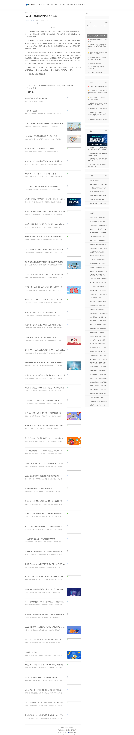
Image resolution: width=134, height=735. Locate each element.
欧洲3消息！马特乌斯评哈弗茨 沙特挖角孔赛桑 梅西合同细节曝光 (45, 551)
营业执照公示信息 (72, 732)
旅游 (64, 4)
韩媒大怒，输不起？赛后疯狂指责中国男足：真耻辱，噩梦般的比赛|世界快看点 (98, 255)
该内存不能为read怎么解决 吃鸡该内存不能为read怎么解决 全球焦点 (45, 350)
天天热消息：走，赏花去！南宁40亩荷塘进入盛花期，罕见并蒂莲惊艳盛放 (52, 86)
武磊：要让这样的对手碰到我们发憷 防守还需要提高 (42, 476)
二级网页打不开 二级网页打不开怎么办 (98, 271)
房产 (52, 4)
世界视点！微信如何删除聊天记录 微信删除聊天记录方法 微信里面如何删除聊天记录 (98, 343)
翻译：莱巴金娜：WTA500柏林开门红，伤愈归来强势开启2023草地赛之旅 (45, 237)
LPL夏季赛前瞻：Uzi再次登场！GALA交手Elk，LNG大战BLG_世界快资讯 (45, 199)
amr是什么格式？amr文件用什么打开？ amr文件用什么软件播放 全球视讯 (45, 362)
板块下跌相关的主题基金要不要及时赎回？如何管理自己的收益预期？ (98, 378)
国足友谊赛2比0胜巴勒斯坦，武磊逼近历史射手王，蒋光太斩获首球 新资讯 (45, 463)
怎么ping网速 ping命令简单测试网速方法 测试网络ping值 (98, 340)
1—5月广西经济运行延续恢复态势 (36, 98)
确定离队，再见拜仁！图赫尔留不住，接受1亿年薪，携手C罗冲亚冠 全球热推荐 (98, 386)
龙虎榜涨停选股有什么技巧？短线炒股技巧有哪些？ (98, 355)
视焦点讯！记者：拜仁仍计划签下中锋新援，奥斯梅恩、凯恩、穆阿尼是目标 (98, 294)
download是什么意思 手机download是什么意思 (40, 337)
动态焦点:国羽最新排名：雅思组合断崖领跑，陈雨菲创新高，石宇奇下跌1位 (45, 224)
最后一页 (33, 88)
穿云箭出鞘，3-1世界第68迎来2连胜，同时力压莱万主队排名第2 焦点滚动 (45, 287)
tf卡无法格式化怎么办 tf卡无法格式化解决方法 (40, 539)
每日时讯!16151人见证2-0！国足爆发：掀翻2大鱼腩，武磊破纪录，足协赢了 (45, 576)
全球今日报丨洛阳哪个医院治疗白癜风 (97, 120)
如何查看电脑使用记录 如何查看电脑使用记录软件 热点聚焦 (44, 388)
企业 (60, 4)
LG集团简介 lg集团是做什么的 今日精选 (98, 267)
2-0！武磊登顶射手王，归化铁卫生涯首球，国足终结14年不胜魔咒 (45, 451)
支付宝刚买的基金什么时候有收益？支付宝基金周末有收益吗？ (98, 382)
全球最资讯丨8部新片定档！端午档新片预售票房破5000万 (98, 405)
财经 (79, 4)
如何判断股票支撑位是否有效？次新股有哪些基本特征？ (98, 359)
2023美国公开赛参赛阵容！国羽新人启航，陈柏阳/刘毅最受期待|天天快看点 (98, 259)
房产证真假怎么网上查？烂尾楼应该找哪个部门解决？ (97, 165)
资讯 (48, 4)
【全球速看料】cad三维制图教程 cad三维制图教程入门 (43, 186)
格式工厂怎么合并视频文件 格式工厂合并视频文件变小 (98, 217)
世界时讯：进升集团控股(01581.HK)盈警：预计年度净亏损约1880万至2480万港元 (97, 114)
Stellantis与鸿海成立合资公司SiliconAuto (96, 67)
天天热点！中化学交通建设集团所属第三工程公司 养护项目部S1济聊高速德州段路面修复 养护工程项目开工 (97, 149)
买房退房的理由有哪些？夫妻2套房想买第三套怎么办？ (97, 154)
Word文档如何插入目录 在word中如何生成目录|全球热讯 (98, 336)
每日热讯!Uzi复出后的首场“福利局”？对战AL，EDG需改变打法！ (45, 438)
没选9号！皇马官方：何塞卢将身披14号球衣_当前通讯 (98, 324)
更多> (106, 22)
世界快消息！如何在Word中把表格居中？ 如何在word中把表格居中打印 (98, 248)
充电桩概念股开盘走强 (95, 63)
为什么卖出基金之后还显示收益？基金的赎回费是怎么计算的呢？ (98, 370)
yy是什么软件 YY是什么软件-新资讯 (98, 278)
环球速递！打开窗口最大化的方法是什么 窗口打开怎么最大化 (45, 375)
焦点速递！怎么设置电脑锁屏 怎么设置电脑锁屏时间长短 (43, 501)
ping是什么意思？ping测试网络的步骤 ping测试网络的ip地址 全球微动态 (45, 627)
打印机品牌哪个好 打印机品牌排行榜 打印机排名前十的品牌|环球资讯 (45, 715)
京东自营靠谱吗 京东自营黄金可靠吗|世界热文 (40, 148)
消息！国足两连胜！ (31, 111)
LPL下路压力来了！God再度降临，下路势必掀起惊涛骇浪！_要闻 (98, 233)
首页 (40, 4)
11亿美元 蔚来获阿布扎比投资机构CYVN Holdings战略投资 (44, 614)
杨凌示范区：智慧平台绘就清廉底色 (98, 108)
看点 (83, 4)
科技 (75, 4)
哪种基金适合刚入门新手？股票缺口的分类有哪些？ (98, 363)
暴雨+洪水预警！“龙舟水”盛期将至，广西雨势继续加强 (43, 413)
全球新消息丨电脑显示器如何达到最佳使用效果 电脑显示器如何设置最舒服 (98, 244)
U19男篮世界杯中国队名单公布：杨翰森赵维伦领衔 (98, 397)
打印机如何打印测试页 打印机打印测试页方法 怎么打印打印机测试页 (98, 221)
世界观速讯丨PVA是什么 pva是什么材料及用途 (40, 174)
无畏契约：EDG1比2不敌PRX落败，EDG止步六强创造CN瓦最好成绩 (98, 229)
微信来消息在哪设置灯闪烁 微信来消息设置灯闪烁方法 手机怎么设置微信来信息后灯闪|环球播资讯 (98, 332)
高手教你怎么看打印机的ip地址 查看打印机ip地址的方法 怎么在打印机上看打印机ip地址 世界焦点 (98, 275)
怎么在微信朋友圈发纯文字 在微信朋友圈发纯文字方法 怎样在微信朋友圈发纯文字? (45, 262)
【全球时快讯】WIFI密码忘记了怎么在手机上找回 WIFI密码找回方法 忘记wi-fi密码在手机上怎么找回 (45, 274)
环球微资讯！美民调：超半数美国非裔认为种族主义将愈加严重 (98, 401)
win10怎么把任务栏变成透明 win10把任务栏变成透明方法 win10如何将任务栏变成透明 (45, 526)
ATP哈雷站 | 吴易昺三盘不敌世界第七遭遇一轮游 (41, 136)
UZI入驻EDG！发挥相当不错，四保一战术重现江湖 (98, 286)
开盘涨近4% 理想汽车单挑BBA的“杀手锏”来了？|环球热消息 (97, 58)
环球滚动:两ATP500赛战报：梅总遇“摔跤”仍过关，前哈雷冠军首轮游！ (98, 393)
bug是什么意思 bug (31, 652)
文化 (68, 4)
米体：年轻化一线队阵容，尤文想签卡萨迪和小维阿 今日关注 (98, 320)
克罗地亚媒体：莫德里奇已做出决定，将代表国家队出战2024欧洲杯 (98, 240)
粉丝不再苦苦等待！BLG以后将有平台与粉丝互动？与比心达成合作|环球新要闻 (98, 290)
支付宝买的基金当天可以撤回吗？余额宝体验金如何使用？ (98, 374)
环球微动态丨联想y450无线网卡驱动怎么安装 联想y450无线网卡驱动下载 (98, 309)
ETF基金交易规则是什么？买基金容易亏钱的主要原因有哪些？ (98, 366)
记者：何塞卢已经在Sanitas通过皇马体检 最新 (98, 389)
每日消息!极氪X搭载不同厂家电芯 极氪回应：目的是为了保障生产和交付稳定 (45, 602)
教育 (71, 4)
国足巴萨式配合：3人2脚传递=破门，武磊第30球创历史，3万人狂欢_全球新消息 (45, 690)
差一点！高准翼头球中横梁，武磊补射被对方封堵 (41, 677)
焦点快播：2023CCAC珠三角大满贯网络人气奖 (40, 312)
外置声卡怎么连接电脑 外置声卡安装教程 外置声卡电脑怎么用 (45, 514)
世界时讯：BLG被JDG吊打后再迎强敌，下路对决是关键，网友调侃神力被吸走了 (45, 564)
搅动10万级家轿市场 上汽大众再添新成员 (38, 488)
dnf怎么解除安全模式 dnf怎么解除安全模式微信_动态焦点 (44, 249)
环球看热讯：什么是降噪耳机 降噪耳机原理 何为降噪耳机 (98, 225)
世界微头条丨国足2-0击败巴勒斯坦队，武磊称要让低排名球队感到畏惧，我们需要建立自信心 (45, 299)
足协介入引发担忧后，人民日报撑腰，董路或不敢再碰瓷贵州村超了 (98, 282)
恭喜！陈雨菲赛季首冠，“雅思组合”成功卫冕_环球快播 (98, 236)
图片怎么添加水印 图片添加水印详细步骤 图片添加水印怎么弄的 (45, 639)
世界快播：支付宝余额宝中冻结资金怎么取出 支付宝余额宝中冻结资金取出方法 (45, 161)
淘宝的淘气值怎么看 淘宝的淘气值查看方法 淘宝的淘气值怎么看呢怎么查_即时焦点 (98, 305)
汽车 (44, 4)
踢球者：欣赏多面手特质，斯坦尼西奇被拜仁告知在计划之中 (45, 211)
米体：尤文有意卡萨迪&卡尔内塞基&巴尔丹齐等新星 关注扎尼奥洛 (45, 123)
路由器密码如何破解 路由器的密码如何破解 (98, 252)
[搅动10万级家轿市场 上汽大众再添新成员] (97, 31)
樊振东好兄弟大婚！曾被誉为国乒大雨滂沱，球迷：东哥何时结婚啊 (98, 328)
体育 (56, 4)
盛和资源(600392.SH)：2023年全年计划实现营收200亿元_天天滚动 (98, 347)
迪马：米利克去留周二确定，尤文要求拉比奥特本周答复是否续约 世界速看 (98, 317)
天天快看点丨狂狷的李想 (96, 72)
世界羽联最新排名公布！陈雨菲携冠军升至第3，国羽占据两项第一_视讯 (45, 665)
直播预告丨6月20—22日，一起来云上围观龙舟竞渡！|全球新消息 (45, 425)
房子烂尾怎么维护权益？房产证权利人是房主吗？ (97, 159)
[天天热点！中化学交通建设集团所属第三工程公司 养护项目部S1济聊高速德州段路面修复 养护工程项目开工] (97, 140)
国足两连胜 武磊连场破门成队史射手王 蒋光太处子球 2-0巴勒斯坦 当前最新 (45, 589)
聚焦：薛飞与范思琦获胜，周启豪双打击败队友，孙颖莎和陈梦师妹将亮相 (45, 325)
